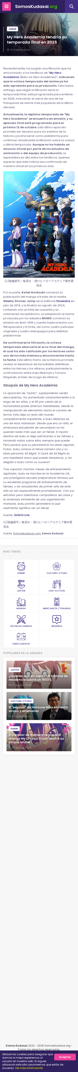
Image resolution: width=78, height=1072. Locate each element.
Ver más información (29, 1068)
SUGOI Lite (21, 515)
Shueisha (63, 301)
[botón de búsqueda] (71, 6)
